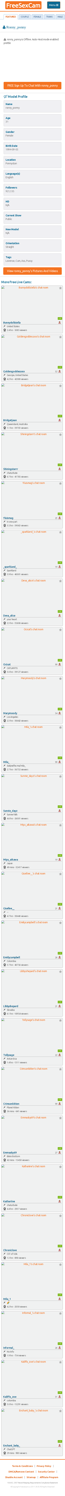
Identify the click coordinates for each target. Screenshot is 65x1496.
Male (60, 17)
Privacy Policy (44, 1466)
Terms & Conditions (22, 1466)
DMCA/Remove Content (21, 1471)
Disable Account (14, 1477)
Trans (49, 17)
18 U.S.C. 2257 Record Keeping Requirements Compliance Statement (32, 1483)
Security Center (46, 1471)
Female (37, 17)
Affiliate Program (49, 1477)
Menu (54, 6)
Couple (25, 17)
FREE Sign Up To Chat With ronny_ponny (32, 85)
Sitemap (31, 1477)
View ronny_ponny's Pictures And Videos (32, 271)
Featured (11, 17)
